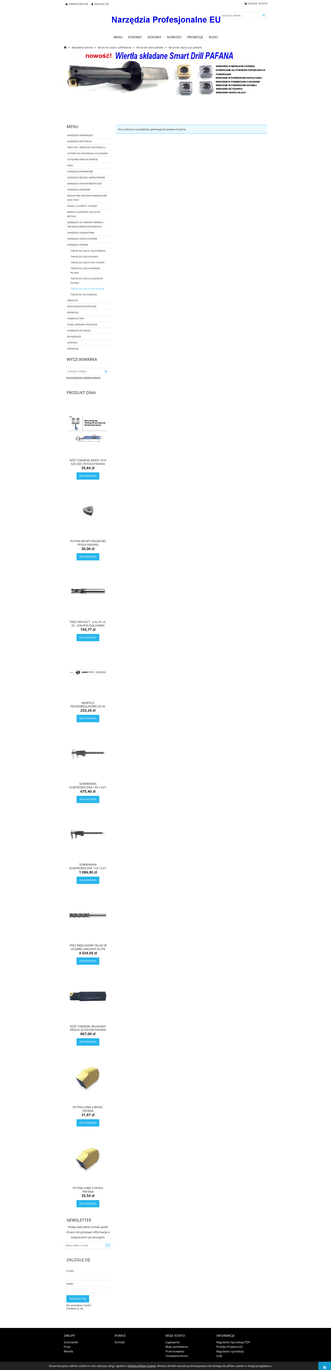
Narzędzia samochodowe (82, 238)
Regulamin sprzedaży (230, 1351)
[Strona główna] (166, 17)
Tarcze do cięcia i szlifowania (88, 250)
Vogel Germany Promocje (82, 324)
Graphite (72, 300)
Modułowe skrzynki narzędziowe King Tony (87, 197)
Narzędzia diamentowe (80, 232)
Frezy (67, 1347)
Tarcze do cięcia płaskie (84, 256)
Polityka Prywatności (229, 1347)
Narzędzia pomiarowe (80, 171)
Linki (219, 1356)
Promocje (73, 312)
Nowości (72, 342)
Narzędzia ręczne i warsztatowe (86, 177)
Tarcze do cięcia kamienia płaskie (85, 270)
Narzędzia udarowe (78, 189)
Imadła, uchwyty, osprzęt (82, 205)
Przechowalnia (175, 1351)
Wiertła (68, 1351)
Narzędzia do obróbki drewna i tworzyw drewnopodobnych (85, 224)
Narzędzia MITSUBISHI (79, 141)
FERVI (70, 165)
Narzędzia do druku (79, 330)
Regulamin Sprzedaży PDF (233, 1342)
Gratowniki (71, 1342)
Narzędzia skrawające (80, 135)
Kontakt (120, 1342)
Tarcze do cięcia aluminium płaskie (87, 280)
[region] (165, 108)
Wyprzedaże (74, 336)
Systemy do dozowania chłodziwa (87, 153)
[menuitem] (118, 37)
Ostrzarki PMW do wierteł (82, 159)
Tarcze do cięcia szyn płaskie (87, 288)
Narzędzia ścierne (77, 244)
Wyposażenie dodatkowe (81, 306)
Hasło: (69, 1283)
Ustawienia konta (177, 1356)
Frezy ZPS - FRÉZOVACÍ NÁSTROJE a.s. (86, 147)
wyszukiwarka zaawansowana (83, 377)
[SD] (165, 73)
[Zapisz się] (107, 1245)
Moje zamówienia (177, 1347)
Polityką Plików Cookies (142, 1366)
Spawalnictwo (75, 318)
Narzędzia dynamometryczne (84, 183)
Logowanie (172, 1342)
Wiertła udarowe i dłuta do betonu (83, 214)
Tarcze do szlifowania (84, 294)
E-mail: (70, 1270)
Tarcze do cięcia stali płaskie (87, 262)
